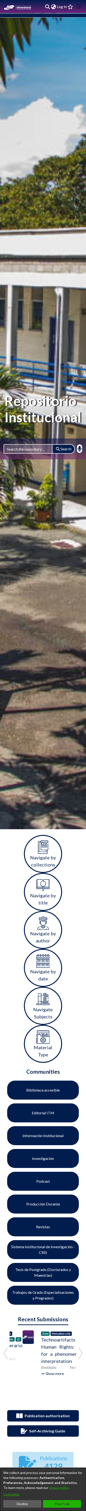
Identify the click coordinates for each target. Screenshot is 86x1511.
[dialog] (43, 1489)
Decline (22, 1504)
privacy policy (59, 1488)
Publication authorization (47, 1415)
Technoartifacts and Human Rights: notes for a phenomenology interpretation (52, 1350)
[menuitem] (53, 6)
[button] (39, 1373)
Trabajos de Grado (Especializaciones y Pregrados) (43, 1295)
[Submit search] (47, 6)
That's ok (62, 1504)
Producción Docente (43, 1204)
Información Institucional (43, 1135)
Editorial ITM (43, 1113)
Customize (11, 1494)
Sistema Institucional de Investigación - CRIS (43, 1249)
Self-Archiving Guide (47, 1431)
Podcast (43, 1181)
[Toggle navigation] (78, 6)
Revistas (43, 1226)
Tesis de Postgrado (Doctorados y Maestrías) (43, 1272)
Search (65, 449)
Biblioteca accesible (43, 1090)
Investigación (43, 1158)
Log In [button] (62, 6)
